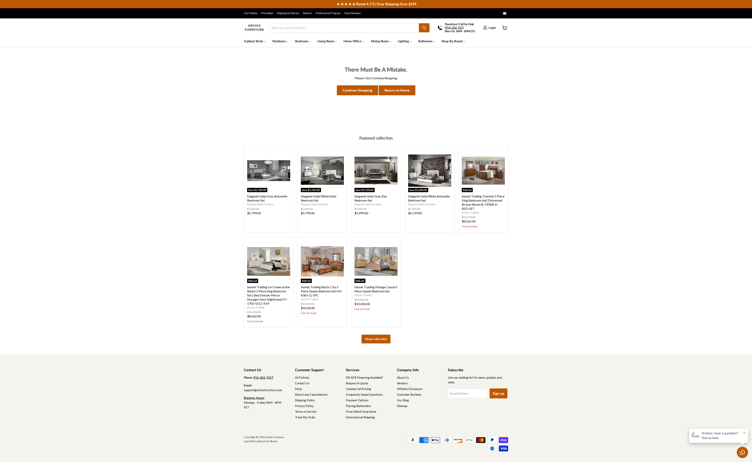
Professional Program (328, 13)
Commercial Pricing (358, 389)
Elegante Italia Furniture (260, 204)
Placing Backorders (358, 406)
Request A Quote (357, 383)
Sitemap (402, 406)
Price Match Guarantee (361, 411)
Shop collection (376, 339)
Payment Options (357, 400)
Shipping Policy (305, 400)
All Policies (302, 377)
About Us (403, 377)
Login (492, 27)
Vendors (402, 383)
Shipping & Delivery (288, 13)
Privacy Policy (304, 406)
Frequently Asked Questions (364, 394)
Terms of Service (305, 411)
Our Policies (251, 13)
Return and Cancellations (311, 394)
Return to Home (397, 90)
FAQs (298, 389)
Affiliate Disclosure (409, 389)
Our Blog (403, 400)
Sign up (498, 393)
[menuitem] (255, 41)
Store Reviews (352, 13)
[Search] (424, 27)
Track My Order (305, 417)
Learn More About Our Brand (260, 441)
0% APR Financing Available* (364, 377)
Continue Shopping (357, 90)
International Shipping (360, 417)
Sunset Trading (470, 212)
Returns (307, 13)
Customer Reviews (409, 394)
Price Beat (267, 13)
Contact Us (302, 383)
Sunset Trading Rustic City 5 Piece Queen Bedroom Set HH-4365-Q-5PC (322, 291)
